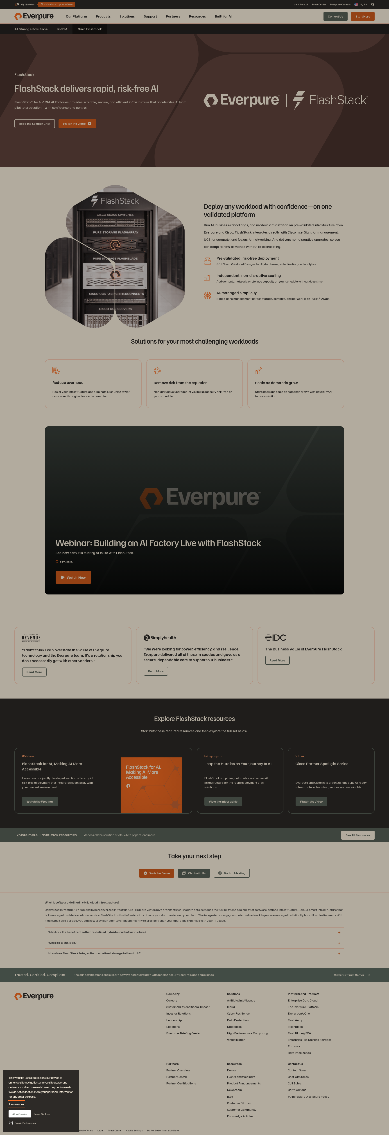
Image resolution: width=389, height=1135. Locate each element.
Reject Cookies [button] (42, 1114)
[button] (23, 1122)
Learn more (16, 1104)
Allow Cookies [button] (19, 1114)
